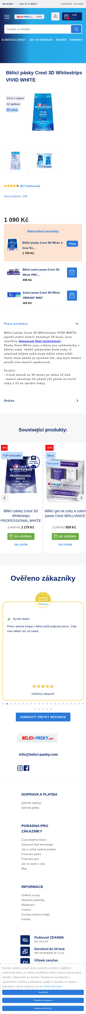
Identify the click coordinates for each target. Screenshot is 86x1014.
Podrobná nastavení (43, 1000)
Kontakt (76, 39)
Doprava (66, 4)
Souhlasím (43, 992)
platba (79, 4)
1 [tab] (3, 704)
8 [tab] (31, 704)
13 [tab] (51, 704)
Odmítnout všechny (43, 1008)
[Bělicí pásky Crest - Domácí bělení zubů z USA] (43, 23)
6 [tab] (23, 704)
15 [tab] (59, 704)
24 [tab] (43, 709)
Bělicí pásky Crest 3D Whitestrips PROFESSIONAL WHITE (21, 516)
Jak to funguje (41, 39)
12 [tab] (47, 704)
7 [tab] (27, 704)
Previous (5, 498)
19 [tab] (75, 704)
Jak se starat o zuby (33, 863)
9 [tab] (35, 704)
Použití (61, 39)
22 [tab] (35, 709)
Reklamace (27, 904)
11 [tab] (43, 704)
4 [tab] (15, 704)
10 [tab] (39, 704)
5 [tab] (19, 704)
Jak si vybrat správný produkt (38, 849)
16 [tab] (63, 704)
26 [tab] (51, 709)
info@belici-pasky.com (38, 754)
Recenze (7, 4)
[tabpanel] (43, 651)
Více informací (53, 986)
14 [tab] (55, 704)
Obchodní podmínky (33, 900)
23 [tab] (39, 709)
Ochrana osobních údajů (35, 914)
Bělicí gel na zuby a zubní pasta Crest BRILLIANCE (65, 513)
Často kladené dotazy (34, 839)
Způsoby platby (30, 807)
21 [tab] (83, 704)
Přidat (72, 273)
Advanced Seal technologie (37, 844)
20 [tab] (79, 704)
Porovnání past (30, 858)
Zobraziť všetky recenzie (43, 717)
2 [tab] (7, 704)
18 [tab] (71, 704)
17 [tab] (67, 704)
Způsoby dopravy (31, 802)
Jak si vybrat (28, 4)
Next (81, 498)
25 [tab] (47, 709)
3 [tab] (11, 704)
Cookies (26, 909)
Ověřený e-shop (30, 895)
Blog (24, 868)
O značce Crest (14, 39)
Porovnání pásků (31, 854)
